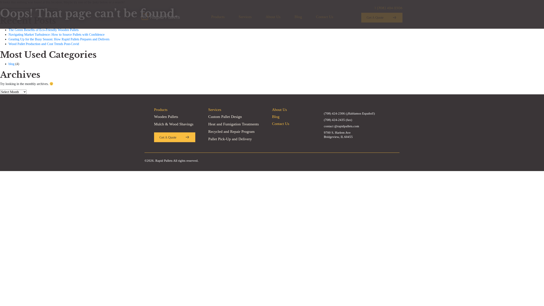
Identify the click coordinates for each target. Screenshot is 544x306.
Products (160, 110)
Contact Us (280, 124)
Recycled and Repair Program (231, 131)
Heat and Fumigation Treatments (233, 124)
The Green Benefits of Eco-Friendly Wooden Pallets (43, 30)
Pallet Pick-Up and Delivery (230, 139)
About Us (279, 110)
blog (11, 64)
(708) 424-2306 (334, 113)
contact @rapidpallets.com (341, 126)
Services (214, 110)
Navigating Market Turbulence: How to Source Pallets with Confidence (56, 34)
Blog (275, 117)
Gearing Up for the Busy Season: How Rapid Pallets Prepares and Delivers (58, 39)
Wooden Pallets (166, 117)
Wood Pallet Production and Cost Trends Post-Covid (43, 44)
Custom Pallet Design (225, 117)
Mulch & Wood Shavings (173, 124)
